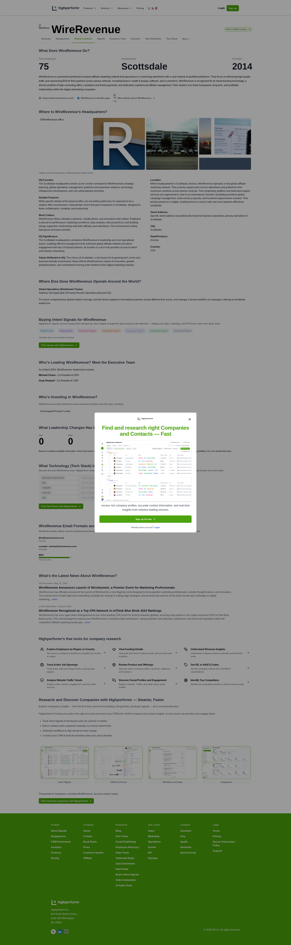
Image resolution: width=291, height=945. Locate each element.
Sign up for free (144, 519)
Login (157, 527)
